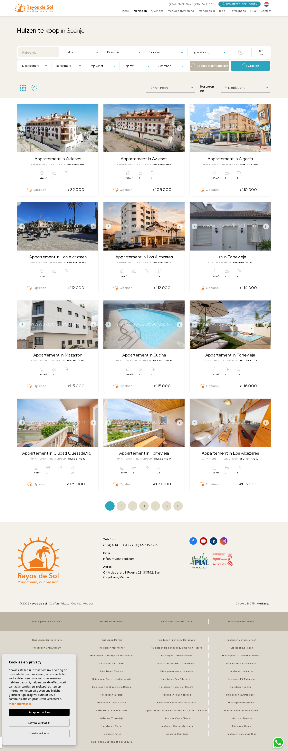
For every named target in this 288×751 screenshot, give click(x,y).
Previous (21, 128)
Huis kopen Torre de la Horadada (111, 679)
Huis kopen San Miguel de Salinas (176, 702)
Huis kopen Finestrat (112, 621)
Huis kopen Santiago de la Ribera (111, 687)
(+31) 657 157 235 (204, 4)
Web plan (88, 603)
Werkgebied (206, 11)
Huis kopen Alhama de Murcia (176, 671)
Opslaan (40, 190)
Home (125, 11)
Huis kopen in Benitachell (176, 694)
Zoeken (253, 66)
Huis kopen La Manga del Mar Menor (111, 655)
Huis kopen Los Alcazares (47, 621)
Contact (266, 11)
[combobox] (81, 52)
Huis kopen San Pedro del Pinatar (176, 663)
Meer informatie (20, 704)
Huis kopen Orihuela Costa (176, 621)
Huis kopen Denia (241, 726)
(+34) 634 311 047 (180, 4)
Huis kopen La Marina (241, 671)
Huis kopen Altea (111, 734)
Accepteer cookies (39, 712)
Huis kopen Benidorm (176, 734)
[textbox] (82, 52)
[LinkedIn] (213, 541)
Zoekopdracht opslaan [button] (212, 66)
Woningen (140, 11)
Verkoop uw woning (181, 11)
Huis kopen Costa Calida (111, 702)
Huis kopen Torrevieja (241, 621)
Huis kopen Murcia (111, 640)
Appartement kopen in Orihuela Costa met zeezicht (176, 710)
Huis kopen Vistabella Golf (241, 640)
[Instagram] (223, 541)
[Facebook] (193, 541)
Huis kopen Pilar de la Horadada (176, 640)
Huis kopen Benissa (241, 718)
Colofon (54, 603)
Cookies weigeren (39, 733)
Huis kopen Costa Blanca (176, 718)
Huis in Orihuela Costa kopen (241, 710)
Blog (222, 11)
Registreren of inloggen (241, 4)
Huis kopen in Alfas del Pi (240, 694)
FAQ (253, 11)
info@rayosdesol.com (119, 559)
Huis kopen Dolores (111, 671)
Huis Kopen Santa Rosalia (241, 663)
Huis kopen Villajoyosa (241, 702)
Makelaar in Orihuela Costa (111, 710)
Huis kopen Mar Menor (112, 647)
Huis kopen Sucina (241, 687)
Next (94, 128)
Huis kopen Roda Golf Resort (176, 687)
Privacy (65, 603)
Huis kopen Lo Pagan (241, 647)
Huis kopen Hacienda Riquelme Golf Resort (176, 647)
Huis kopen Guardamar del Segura (111, 741)
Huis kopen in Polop (112, 694)
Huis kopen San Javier (112, 663)
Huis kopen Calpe (111, 726)
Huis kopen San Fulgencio (176, 679)
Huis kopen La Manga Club (241, 734)
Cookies (76, 603)
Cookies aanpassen (39, 722)
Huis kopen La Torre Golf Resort (241, 655)
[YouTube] (203, 541)
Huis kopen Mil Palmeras (241, 679)
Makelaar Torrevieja (111, 718)
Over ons (157, 11)
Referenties (238, 11)
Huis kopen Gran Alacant (47, 647)
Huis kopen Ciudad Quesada (176, 726)
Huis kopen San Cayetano (47, 640)
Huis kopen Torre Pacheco (176, 655)
